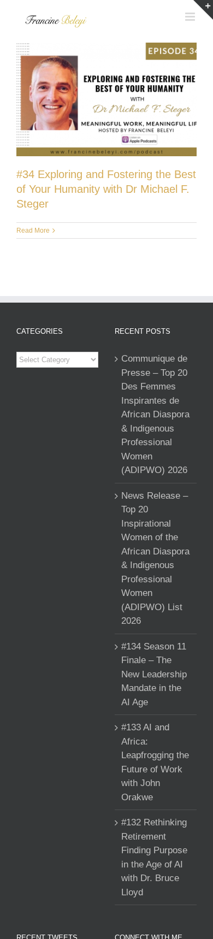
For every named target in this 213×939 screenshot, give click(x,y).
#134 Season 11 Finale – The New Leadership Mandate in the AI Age (154, 674)
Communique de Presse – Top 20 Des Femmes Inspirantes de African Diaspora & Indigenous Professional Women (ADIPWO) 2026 (155, 414)
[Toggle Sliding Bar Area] (203, 10)
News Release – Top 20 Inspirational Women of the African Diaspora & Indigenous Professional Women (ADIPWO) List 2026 (155, 559)
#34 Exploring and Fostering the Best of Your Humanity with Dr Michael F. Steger (106, 189)
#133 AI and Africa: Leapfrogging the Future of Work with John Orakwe (155, 762)
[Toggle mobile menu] (191, 16)
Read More (33, 230)
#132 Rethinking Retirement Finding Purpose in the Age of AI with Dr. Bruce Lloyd (154, 857)
